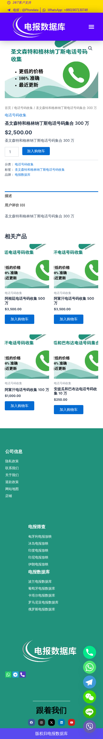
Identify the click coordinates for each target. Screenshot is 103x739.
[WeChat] (89, 696)
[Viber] (89, 726)
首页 (8, 108)
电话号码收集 (23, 108)
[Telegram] (89, 682)
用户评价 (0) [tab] (15, 205)
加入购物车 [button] (20, 319)
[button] (91, 26)
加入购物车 (36, 151)
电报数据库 (22, 174)
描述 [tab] (8, 196)
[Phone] (89, 652)
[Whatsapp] (89, 667)
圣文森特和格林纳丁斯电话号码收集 (40, 169)
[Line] (89, 711)
